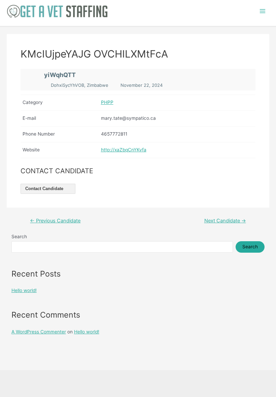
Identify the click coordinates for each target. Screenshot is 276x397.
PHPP (107, 102)
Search (19, 236)
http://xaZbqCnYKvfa (123, 149)
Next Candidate (225, 220)
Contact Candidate (45, 188)
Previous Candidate (55, 220)
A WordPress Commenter (38, 331)
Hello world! (24, 290)
